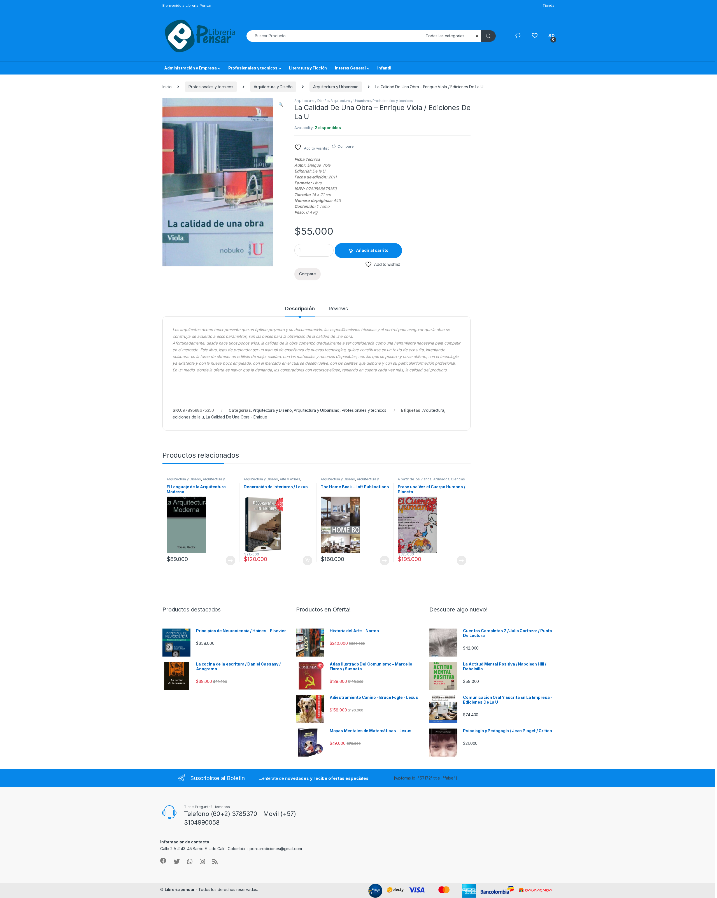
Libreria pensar (180, 889)
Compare (345, 146)
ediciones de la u (188, 417)
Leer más (230, 560)
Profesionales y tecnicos (253, 68)
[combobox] (334, 36)
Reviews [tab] (338, 308)
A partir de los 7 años (415, 479)
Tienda (549, 5)
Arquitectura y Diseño (273, 86)
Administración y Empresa (190, 68)
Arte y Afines (290, 479)
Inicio (167, 86)
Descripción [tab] (300, 308)
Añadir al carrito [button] (306, 560)
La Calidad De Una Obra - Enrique (236, 417)
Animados (441, 479)
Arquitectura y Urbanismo (336, 86)
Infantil (384, 68)
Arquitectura (433, 410)
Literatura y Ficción (308, 68)
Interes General (350, 68)
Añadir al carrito (372, 250)
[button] (280, 104)
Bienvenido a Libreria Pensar (187, 5)
